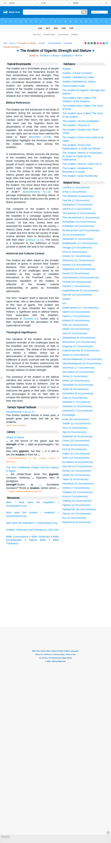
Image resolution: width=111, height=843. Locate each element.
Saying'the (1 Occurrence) (77, 204)
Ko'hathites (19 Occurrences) (79, 221)
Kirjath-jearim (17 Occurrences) (80, 307)
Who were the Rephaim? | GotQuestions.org (31, 522)
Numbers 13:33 (40, 137)
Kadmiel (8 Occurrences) (76, 522)
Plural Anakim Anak (73, 85)
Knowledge (68, 414)
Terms (78, 55)
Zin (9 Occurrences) (73, 234)
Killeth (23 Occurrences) (76, 329)
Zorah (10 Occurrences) (76, 440)
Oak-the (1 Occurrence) (76, 200)
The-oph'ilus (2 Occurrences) (79, 213)
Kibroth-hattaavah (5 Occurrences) (82, 359)
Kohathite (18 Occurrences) (78, 226)
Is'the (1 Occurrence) (74, 191)
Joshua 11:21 (35, 239)
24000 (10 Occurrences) (76, 475)
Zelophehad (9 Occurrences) (78, 337)
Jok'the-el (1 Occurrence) (76, 208)
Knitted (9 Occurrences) (76, 320)
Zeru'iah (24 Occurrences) (77, 466)
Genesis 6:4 (30, 318)
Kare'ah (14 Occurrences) (77, 294)
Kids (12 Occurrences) (75, 324)
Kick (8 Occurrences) (74, 449)
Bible (5, 43)
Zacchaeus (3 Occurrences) (78, 372)
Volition (66, 299)
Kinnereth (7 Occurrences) (77, 410)
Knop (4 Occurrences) (75, 496)
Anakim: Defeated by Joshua (79, 81)
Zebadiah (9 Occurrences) (77, 436)
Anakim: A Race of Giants (77, 73)
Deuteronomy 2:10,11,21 (20, 411)
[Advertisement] (55, 605)
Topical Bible (37, 539)
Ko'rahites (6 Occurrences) (77, 462)
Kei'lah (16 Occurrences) (76, 470)
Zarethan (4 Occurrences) (77, 406)
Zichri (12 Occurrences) (75, 457)
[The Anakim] (3, 384)
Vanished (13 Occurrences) (78, 483)
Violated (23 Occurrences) (77, 492)
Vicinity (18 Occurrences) (76, 281)
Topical (12, 43)
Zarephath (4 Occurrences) (78, 238)
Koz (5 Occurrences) (74, 517)
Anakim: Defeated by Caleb (78, 77)
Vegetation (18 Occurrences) (78, 269)
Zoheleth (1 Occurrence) (76, 402)
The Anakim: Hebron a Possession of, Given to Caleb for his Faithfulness (82, 156)
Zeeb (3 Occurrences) (75, 397)
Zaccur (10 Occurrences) (76, 513)
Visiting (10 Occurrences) (76, 500)
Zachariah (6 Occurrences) (77, 384)
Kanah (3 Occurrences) (75, 273)
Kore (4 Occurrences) (74, 251)
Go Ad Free (5, 837)
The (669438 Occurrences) (77, 196)
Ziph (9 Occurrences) (74, 432)
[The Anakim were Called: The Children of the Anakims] (107, 384)
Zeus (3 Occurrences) (74, 427)
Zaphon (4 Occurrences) (76, 505)
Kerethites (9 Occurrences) (77, 393)
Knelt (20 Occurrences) (75, 419)
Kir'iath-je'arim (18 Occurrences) (80, 230)
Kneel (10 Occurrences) (76, 380)
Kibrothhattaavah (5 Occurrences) (81, 363)
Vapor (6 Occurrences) (75, 479)
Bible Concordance (17, 536)
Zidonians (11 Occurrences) (78, 260)
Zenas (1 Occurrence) (75, 376)
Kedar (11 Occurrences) (76, 453)
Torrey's (44, 55)
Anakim (66, 68)
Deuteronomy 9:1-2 (36, 191)
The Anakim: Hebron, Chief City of (82, 163)
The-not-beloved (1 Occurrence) (80, 217)
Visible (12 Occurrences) (76, 423)
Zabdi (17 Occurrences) (76, 316)
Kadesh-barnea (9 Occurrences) (80, 350)
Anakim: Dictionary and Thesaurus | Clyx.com (32, 529)
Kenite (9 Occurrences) (75, 444)
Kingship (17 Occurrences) (77, 346)
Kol (64, 303)
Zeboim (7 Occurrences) (76, 286)
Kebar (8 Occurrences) (75, 389)
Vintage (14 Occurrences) (77, 247)
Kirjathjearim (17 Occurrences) (80, 243)
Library (55, 55)
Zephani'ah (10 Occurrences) (79, 509)
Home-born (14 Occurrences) (79, 342)
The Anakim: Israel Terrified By (80, 175)
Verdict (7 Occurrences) (76, 487)
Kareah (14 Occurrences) (76, 264)
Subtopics (67, 55)
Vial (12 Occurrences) (74, 333)
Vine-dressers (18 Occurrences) (80, 277)
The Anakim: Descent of (76, 125)
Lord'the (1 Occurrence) (76, 187)
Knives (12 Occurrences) (76, 256)
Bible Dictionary (41, 536)
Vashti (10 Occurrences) (76, 311)
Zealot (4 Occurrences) (75, 354)
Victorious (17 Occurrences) (78, 367)
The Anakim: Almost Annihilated (80, 121)
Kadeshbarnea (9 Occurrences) (80, 290)
